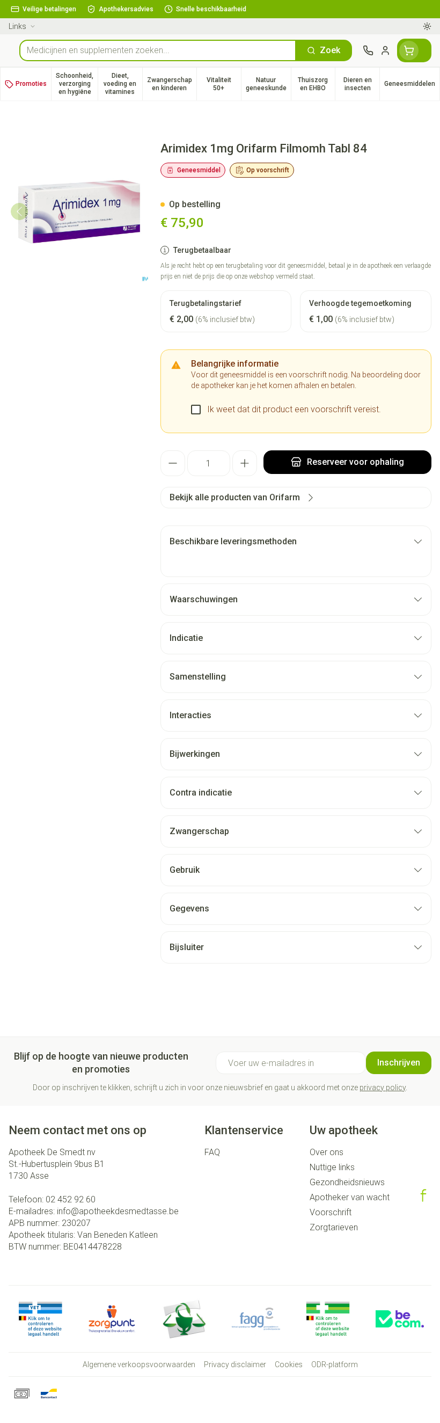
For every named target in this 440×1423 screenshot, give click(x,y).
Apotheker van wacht (350, 1197)
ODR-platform (334, 1364)
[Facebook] (423, 1195)
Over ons (326, 1152)
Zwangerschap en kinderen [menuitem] (171, 84)
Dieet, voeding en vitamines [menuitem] (123, 84)
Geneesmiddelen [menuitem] (411, 85)
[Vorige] (19, 211)
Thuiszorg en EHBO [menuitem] (316, 84)
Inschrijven (398, 1062)
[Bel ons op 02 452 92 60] (368, 50)
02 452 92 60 (71, 1199)
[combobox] (157, 50)
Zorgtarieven (334, 1227)
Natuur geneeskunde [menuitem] (268, 84)
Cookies (289, 1364)
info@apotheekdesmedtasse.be (118, 1211)
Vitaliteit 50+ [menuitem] (224, 84)
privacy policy (383, 1087)
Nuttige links (332, 1167)
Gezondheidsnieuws (347, 1182)
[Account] (385, 50)
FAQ (212, 1152)
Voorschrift (330, 1212)
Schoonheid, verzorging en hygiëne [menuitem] (77, 84)
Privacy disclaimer (235, 1364)
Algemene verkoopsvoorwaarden (139, 1364)
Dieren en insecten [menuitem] (361, 84)
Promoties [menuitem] (31, 83)
